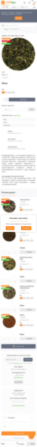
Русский (10, 228)
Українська (26, 228)
